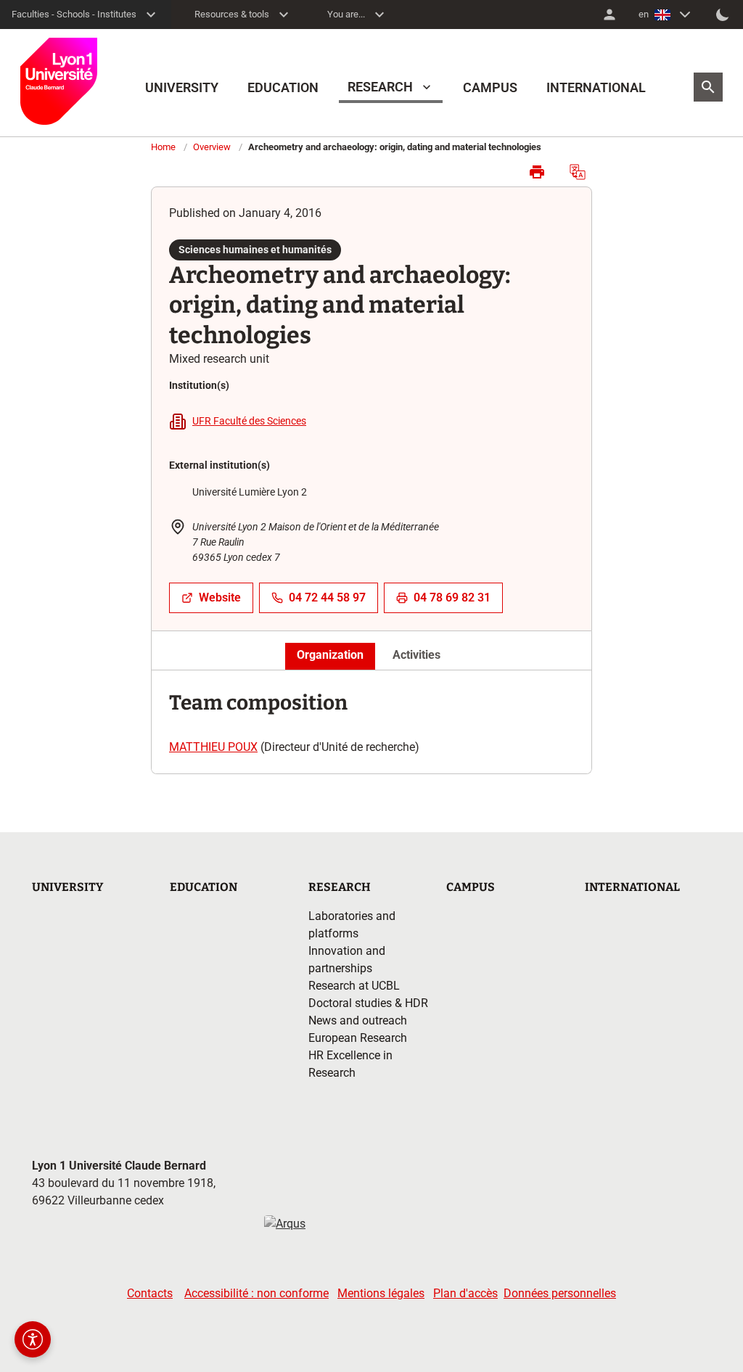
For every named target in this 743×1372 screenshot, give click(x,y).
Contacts (150, 1293)
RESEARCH (380, 86)
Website (220, 597)
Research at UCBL (354, 986)
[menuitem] (609, 14)
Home (163, 146)
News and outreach (357, 1020)
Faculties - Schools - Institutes (74, 14)
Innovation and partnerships (346, 959)
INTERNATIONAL (596, 87)
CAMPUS (490, 87)
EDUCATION (283, 87)
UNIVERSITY (181, 87)
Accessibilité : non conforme (256, 1293)
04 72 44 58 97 (327, 597)
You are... (346, 14)
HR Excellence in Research (350, 1064)
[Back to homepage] (58, 81)
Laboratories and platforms (351, 924)
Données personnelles (560, 1293)
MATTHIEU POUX (213, 747)
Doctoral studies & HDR (368, 1003)
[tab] (330, 656)
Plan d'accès (465, 1293)
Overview (212, 146)
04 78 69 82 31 (452, 597)
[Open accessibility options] (33, 1339)
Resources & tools (231, 14)
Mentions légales (380, 1293)
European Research (357, 1038)
